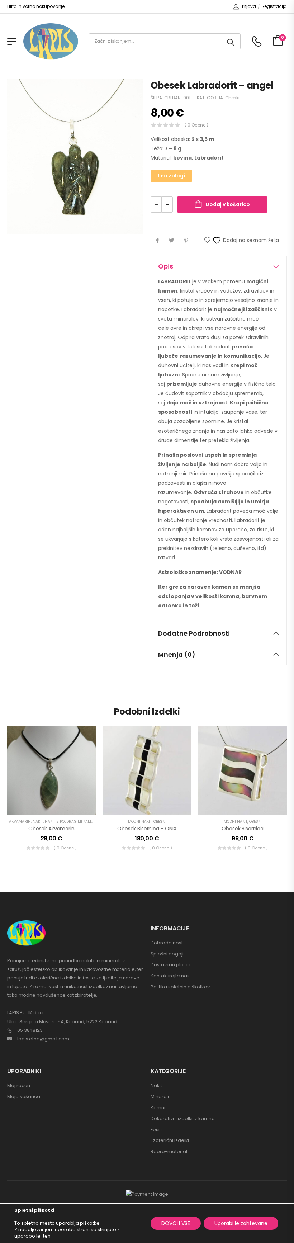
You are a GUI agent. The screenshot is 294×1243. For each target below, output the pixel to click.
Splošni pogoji (167, 953)
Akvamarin (20, 821)
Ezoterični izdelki (170, 1140)
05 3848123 (30, 1030)
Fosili (156, 1129)
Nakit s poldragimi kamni (70, 821)
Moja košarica (23, 1096)
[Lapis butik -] (50, 41)
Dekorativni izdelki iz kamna (183, 1118)
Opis (165, 266)
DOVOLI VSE (175, 1223)
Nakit (38, 821)
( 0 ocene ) (196, 125)
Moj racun (18, 1085)
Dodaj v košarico (227, 204)
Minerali (160, 1096)
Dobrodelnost (167, 942)
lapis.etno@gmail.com (43, 1038)
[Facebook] (157, 240)
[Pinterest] (186, 240)
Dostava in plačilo (171, 964)
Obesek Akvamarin (51, 828)
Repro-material (169, 1151)
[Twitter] (171, 240)
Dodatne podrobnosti (194, 633)
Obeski (232, 98)
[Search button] (231, 41)
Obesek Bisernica (243, 828)
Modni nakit (140, 821)
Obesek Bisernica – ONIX (147, 828)
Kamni (158, 1107)
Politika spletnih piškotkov (180, 986)
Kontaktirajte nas (170, 975)
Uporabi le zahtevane (240, 1223)
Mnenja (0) (176, 654)
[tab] (218, 266)
